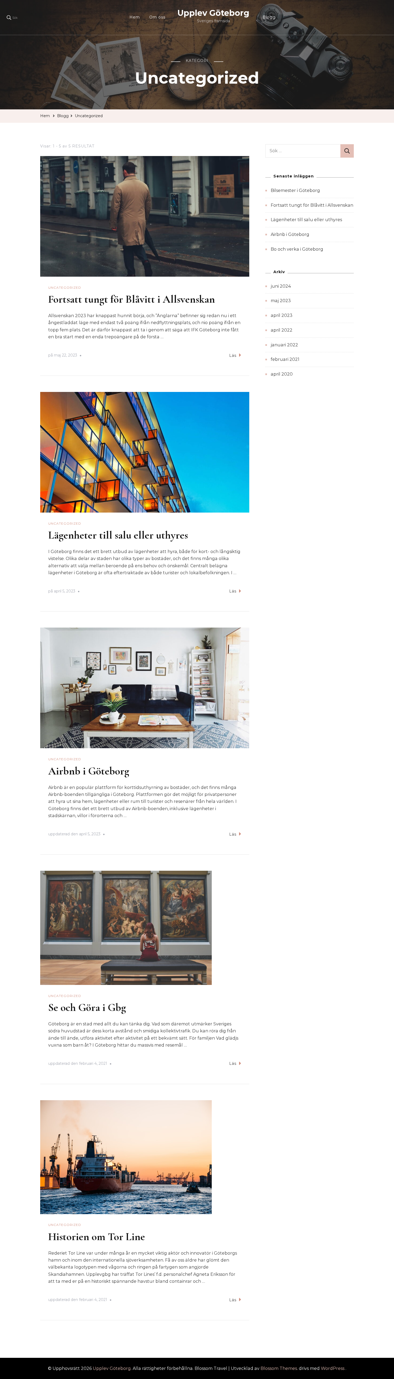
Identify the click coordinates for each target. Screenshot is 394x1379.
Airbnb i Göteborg (88, 771)
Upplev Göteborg (213, 13)
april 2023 (281, 315)
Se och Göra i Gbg (87, 1007)
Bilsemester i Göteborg (295, 190)
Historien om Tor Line (96, 1236)
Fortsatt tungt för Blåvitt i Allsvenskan (131, 299)
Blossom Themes (279, 1368)
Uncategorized (64, 288)
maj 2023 (281, 300)
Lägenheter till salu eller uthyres (118, 535)
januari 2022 (284, 344)
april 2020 (282, 374)
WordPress (332, 1368)
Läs (232, 355)
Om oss (157, 17)
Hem (134, 17)
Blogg (269, 17)
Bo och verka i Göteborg (297, 249)
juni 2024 (281, 286)
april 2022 (281, 330)
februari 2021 (285, 359)
